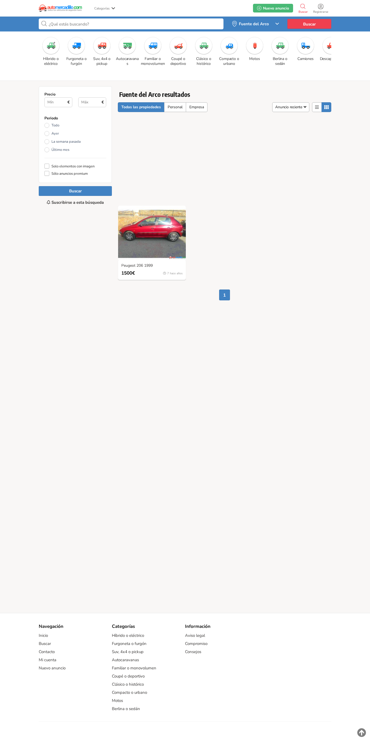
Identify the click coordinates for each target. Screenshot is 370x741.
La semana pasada (66, 141)
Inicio (43, 635)
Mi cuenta (47, 659)
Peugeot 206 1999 (137, 265)
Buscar (309, 24)
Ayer (55, 133)
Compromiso (196, 643)
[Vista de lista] (317, 107)
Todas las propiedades (141, 107)
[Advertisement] (75, 406)
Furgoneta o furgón (129, 643)
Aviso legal (195, 635)
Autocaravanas (125, 659)
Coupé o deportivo (128, 676)
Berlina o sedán (126, 708)
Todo (55, 125)
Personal (175, 107)
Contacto (47, 651)
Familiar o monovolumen (134, 668)
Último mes (60, 149)
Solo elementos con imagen (73, 166)
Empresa (196, 107)
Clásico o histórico (128, 684)
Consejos (193, 651)
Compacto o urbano (129, 692)
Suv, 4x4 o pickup (128, 651)
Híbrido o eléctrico (128, 635)
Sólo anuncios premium (69, 173)
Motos (117, 700)
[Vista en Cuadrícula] (326, 107)
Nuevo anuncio (52, 668)
